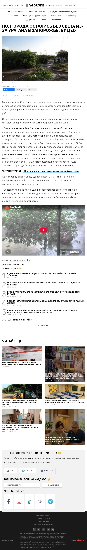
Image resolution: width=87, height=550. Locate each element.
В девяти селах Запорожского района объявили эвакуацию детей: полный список (45, 302)
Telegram (29, 471)
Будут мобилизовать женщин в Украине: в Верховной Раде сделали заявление (41, 275)
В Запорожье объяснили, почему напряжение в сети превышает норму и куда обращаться (20, 428)
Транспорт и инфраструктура (34, 16)
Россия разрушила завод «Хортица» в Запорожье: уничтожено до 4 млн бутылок (43, 293)
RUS (78, 5)
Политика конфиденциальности (43, 524)
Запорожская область (36, 12)
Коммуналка (56, 16)
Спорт (43, 20)
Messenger (48, 471)
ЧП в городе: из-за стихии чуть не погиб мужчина (51, 171)
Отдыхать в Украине (15, 12)
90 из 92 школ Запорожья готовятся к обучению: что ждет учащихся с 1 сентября (43, 284)
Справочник (19, 5)
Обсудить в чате (18, 264)
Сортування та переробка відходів (64, 12)
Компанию (68, 5)
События (14, 16)
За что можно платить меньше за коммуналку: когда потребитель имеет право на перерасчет (62, 439)
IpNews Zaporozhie (20, 260)
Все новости (56, 20)
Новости (5, 5)
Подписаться (53, 485)
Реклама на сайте (44, 521)
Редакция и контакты (43, 518)
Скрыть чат (43, 325)
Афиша (11, 5)
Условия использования (43, 515)
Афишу (60, 5)
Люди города (71, 16)
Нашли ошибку (6, 264)
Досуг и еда (31, 20)
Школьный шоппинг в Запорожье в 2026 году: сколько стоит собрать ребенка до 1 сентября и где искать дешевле (42, 311)
